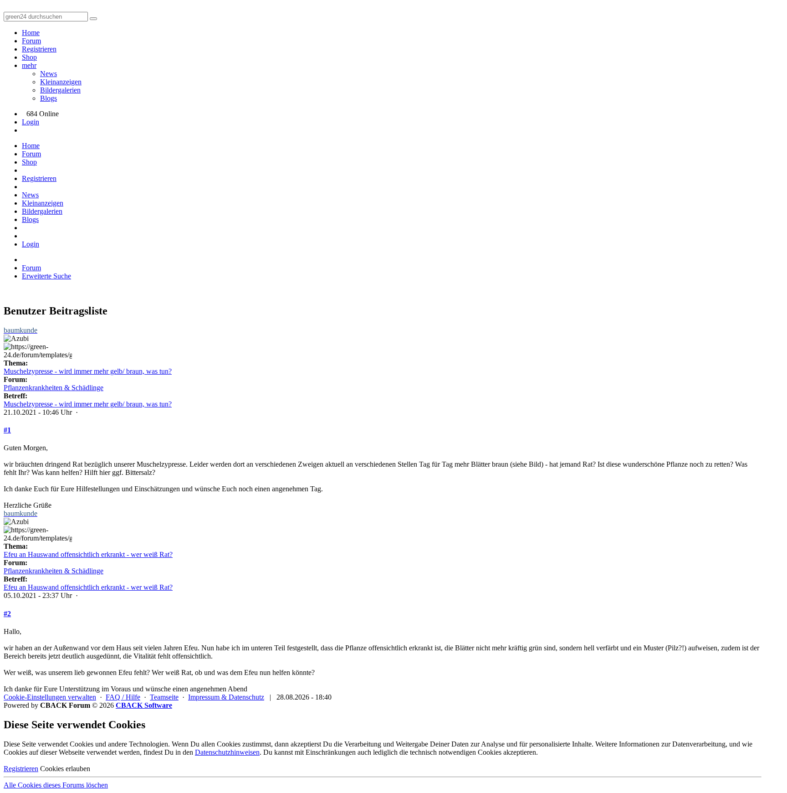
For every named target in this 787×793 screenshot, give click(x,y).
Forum (31, 41)
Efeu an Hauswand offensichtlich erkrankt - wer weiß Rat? (88, 554)
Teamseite (164, 697)
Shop (29, 57)
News (48, 73)
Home (31, 32)
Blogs (48, 98)
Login (30, 122)
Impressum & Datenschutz (226, 697)
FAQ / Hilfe (123, 697)
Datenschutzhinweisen (227, 752)
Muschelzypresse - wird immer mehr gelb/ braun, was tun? (88, 371)
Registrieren (39, 49)
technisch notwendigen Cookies (455, 752)
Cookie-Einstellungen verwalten (50, 697)
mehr (29, 65)
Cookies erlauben (65, 768)
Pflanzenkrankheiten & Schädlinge (53, 387)
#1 (7, 430)
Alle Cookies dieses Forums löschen (56, 785)
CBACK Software (144, 705)
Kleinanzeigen (61, 82)
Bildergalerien (60, 90)
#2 (7, 614)
